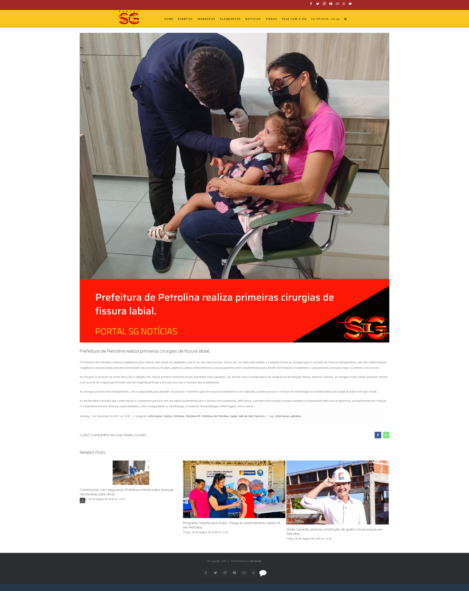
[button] (345, 19)
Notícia (168, 416)
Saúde (233, 416)
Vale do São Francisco (252, 416)
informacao (282, 416)
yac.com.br (256, 561)
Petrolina (178, 416)
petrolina (296, 416)
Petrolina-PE (193, 416)
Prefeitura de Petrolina (215, 416)
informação (155, 416)
